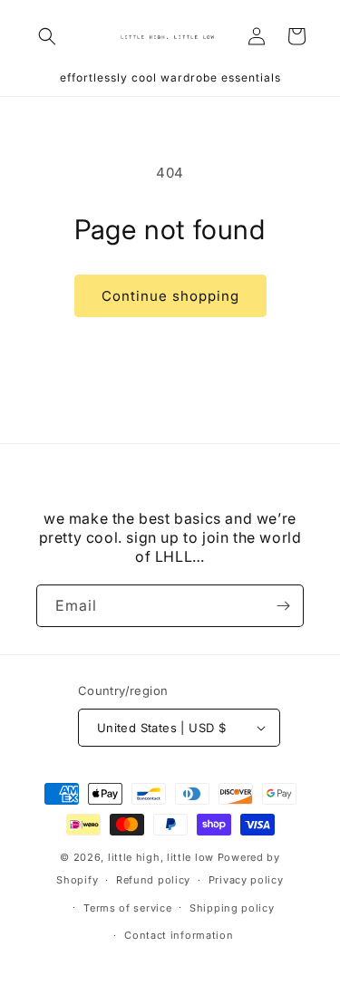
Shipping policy (232, 908)
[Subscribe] (283, 605)
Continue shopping (170, 295)
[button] (47, 36)
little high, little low (161, 857)
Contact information (178, 935)
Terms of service (127, 908)
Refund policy (153, 880)
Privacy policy (246, 880)
